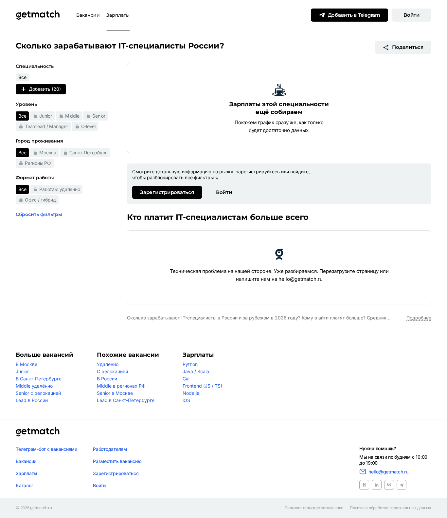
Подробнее (418, 317)
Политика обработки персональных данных (390, 508)
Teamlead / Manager (46, 126)
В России (107, 378)
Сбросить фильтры (39, 214)
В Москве (26, 364)
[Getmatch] (38, 15)
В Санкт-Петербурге (39, 378)
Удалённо (107, 364)
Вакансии (88, 15)
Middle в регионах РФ (121, 386)
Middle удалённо (34, 386)
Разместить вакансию (117, 461)
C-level (88, 126)
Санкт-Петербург (88, 152)
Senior (98, 116)
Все (22, 116)
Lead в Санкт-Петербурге (125, 400)
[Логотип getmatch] (38, 431)
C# (186, 378)
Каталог (24, 485)
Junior (45, 116)
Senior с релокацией (38, 393)
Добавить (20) (45, 89)
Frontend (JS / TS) (202, 386)
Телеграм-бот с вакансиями (46, 449)
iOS (186, 400)
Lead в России (32, 400)
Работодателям (110, 449)
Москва (47, 152)
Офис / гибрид (40, 199)
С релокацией (112, 371)
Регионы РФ (38, 163)
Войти (411, 15)
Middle (72, 116)
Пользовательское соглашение (314, 508)
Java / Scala (196, 371)
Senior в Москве (115, 393)
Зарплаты (118, 15)
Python (190, 364)
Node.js (191, 393)
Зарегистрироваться (167, 192)
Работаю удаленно (59, 189)
